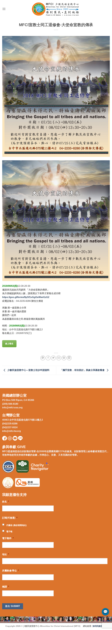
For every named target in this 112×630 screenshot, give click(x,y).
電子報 (9, 531)
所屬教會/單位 (10, 570)
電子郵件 (8, 538)
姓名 (5, 501)
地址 (5, 554)
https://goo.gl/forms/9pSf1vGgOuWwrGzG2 (25, 297)
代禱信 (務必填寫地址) (16, 525)
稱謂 (5, 586)
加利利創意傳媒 (99, 626)
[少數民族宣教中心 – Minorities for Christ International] (56, 9)
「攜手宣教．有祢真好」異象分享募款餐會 (82, 370)
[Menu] (4, 8)
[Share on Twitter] (53, 358)
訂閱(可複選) (9, 518)
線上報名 (9, 343)
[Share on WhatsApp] (42, 358)
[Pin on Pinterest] (64, 358)
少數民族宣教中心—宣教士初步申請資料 (28, 370)
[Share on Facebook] (48, 358)
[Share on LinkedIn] (69, 358)
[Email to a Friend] (58, 358)
